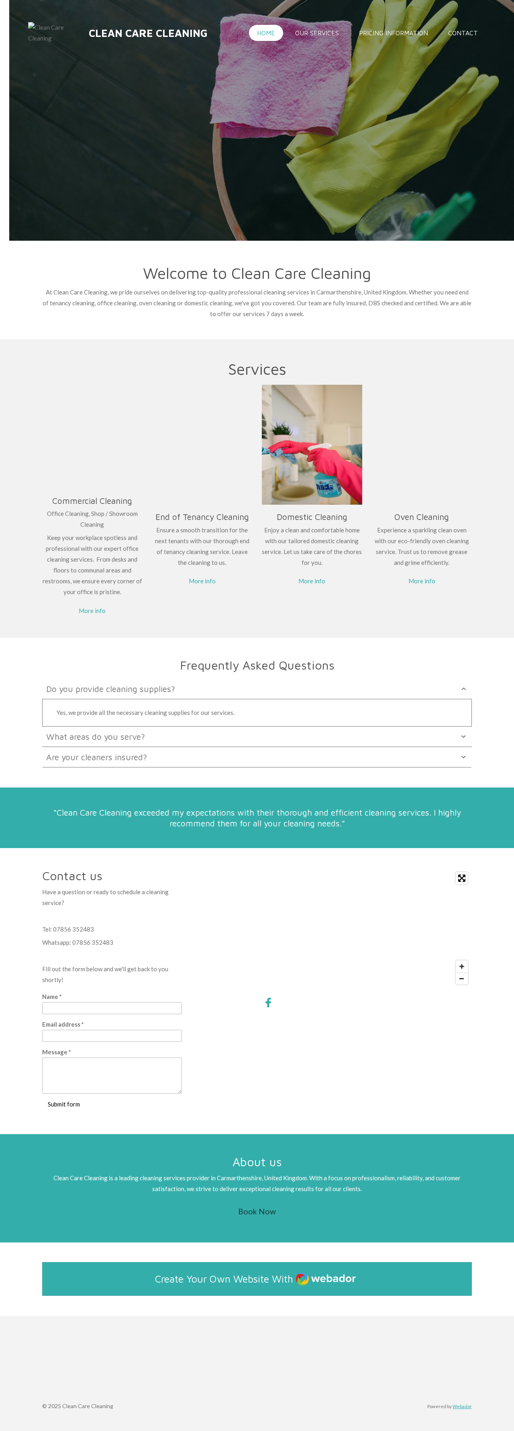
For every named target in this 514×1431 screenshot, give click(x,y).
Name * (52, 996)
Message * (56, 1051)
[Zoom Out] (462, 978)
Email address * (63, 1024)
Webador (462, 1406)
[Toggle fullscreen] (462, 878)
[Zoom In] (462, 966)
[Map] (367, 928)
